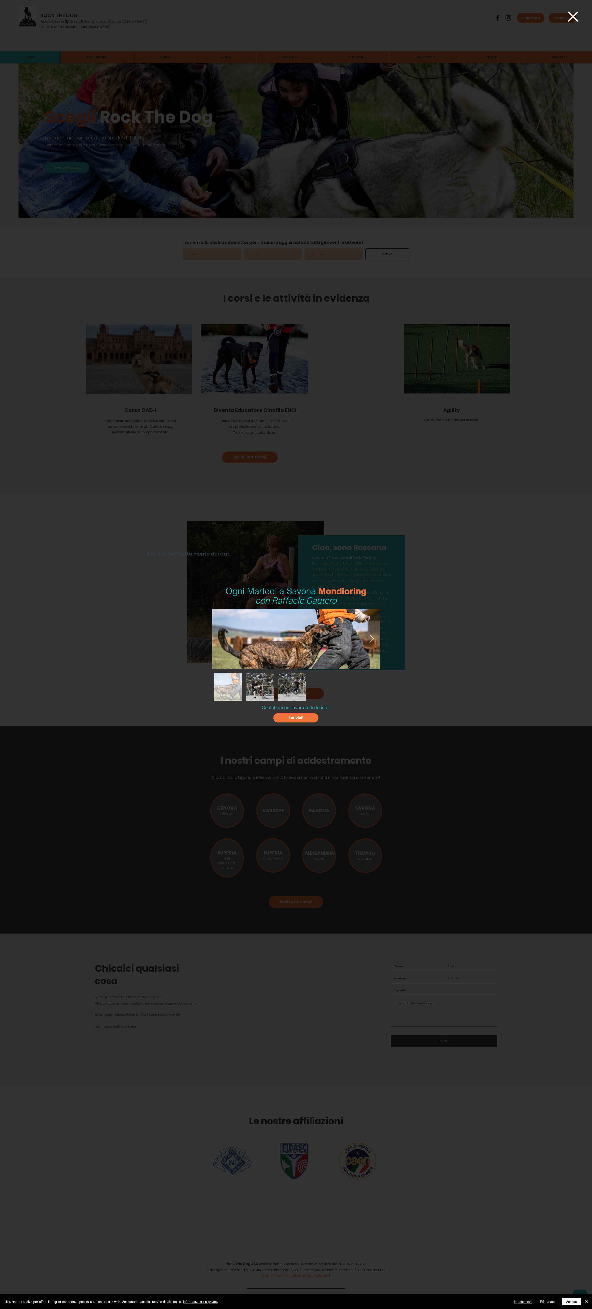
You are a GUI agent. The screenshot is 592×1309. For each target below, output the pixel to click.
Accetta (571, 1301)
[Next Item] (371, 638)
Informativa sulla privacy (200, 1301)
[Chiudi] (586, 1301)
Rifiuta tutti (547, 1301)
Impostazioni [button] (523, 1301)
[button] (573, 17)
